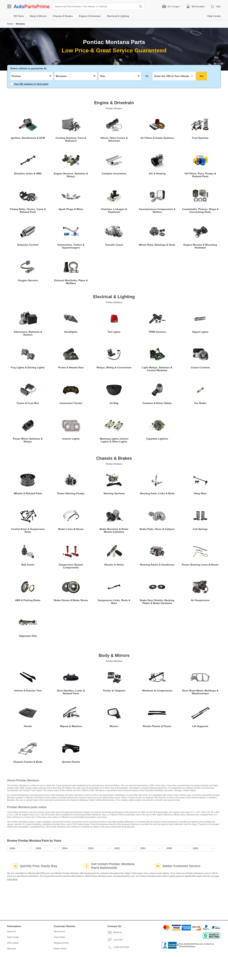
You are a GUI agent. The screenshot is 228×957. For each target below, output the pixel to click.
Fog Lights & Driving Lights (28, 367)
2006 (12, 848)
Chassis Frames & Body (27, 761)
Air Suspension (200, 600)
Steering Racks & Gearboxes (157, 564)
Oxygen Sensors (28, 280)
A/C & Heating (157, 173)
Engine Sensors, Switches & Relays (71, 175)
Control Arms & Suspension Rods (28, 530)
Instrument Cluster (71, 403)
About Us (11, 931)
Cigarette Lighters (157, 438)
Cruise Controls (200, 367)
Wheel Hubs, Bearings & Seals (157, 244)
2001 (143, 848)
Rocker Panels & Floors (157, 726)
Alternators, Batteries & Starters (28, 333)
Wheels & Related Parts (28, 493)
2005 (38, 848)
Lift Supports (200, 726)
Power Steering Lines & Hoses (200, 564)
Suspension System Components (71, 566)
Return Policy (60, 948)
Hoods (28, 726)
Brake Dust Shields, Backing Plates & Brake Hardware (157, 602)
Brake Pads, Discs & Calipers (157, 529)
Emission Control (27, 244)
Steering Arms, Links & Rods (157, 493)
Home (10, 24)
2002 (117, 848)
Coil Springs (200, 529)
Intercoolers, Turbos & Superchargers (70, 246)
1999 (195, 848)
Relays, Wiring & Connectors (114, 367)
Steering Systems (114, 493)
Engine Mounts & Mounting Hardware (200, 246)
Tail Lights (114, 331)
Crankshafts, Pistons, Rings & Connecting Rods (200, 210)
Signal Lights (200, 331)
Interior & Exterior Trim (28, 690)
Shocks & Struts (114, 564)
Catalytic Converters (114, 173)
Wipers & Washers (71, 726)
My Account (59, 931)
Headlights (70, 331)
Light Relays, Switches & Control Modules (157, 369)
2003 (91, 848)
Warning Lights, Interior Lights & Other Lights (114, 440)
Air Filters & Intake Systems (157, 137)
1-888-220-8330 (121, 947)
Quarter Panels (71, 761)
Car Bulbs (200, 403)
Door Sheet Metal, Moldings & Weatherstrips (200, 692)
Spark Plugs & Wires (71, 209)
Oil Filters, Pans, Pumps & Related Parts (200, 175)
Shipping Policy (61, 943)
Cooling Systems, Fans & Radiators (71, 139)
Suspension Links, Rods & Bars (114, 602)
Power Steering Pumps (71, 493)
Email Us (117, 932)
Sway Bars (200, 493)
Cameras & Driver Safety (157, 403)
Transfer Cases (114, 244)
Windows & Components (157, 690)
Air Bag (114, 403)
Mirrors (114, 726)
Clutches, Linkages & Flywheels (114, 210)
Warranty (11, 948)
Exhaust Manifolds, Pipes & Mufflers (71, 282)
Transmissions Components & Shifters (157, 210)
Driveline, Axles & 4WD (28, 173)
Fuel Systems (200, 137)
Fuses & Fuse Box (28, 403)
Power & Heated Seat (71, 367)
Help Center (13, 937)
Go (201, 76)
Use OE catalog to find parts (31, 83)
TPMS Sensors (157, 331)
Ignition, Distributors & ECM (28, 137)
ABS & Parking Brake (27, 600)
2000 (169, 848)
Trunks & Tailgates (114, 690)
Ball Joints (27, 564)
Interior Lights (71, 438)
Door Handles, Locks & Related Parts (71, 692)
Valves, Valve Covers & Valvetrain (114, 139)
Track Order (59, 937)
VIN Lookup (13, 943)
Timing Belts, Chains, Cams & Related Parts (28, 210)
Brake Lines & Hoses (71, 529)
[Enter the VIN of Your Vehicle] (174, 76)
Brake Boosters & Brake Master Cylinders (114, 530)
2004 (65, 848)
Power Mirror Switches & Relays (28, 440)
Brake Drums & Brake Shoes (71, 600)
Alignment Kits (28, 635)
